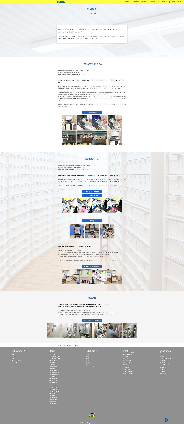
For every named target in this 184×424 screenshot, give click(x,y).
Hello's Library (163, 373)
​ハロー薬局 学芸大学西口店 (54, 358)
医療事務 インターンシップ (128, 373)
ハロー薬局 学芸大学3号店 (54, 356)
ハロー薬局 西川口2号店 (54, 391)
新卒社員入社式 (163, 367)
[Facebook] (90, 413)
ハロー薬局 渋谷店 (53, 366)
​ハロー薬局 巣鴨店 (53, 368)
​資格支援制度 (162, 360)
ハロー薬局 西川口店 (53, 389)
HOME (60, 345)
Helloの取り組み (68, 345)
